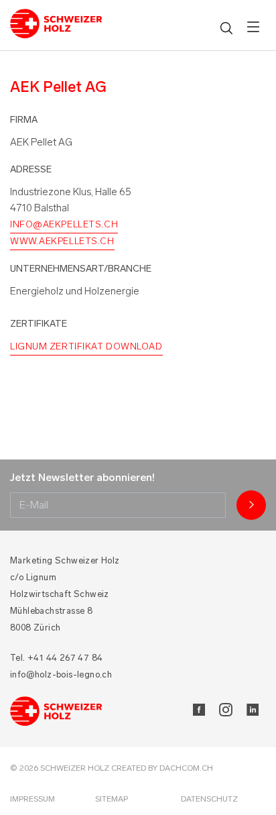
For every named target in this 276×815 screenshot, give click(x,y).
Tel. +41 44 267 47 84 (56, 658)
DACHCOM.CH (186, 768)
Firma (24, 119)
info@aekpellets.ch (64, 224)
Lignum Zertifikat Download (86, 346)
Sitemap (111, 799)
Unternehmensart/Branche (80, 268)
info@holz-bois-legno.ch (61, 674)
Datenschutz (209, 799)
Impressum (32, 799)
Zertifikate (38, 323)
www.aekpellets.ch (62, 241)
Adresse (31, 169)
